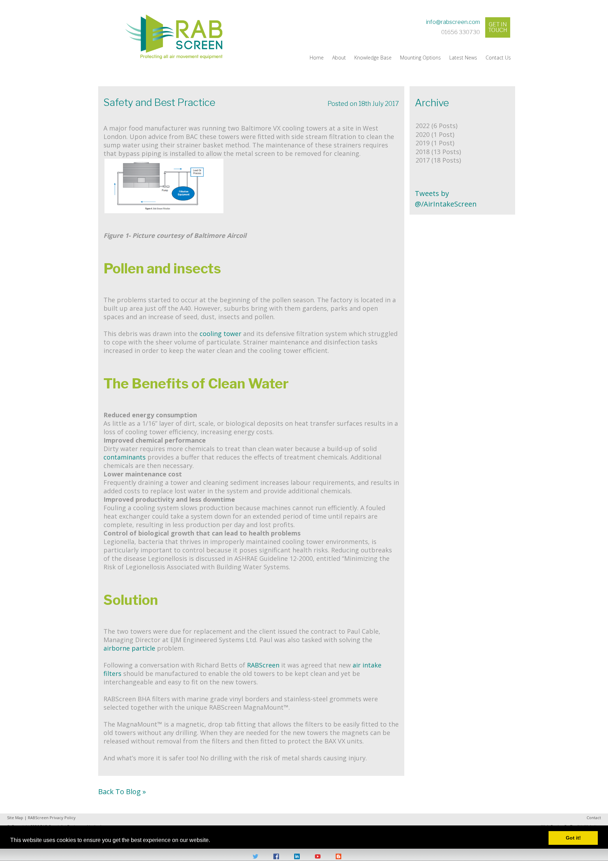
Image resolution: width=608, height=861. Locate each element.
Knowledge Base (373, 57)
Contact (594, 817)
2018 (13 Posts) (438, 151)
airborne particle (129, 648)
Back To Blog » (122, 791)
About (339, 57)
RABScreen (264, 665)
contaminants (125, 457)
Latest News (463, 57)
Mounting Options (420, 57)
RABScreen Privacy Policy (52, 817)
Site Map (15, 817)
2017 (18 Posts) (438, 160)
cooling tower (220, 333)
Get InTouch (497, 27)
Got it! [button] (573, 838)
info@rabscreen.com (453, 22)
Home (317, 57)
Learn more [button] (226, 836)
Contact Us (498, 57)
